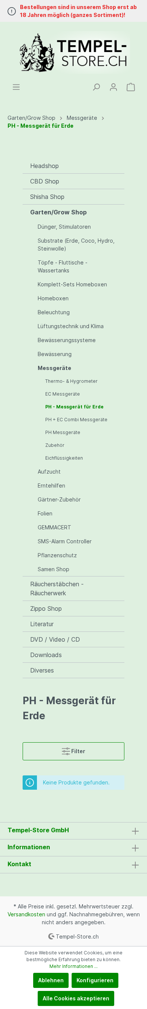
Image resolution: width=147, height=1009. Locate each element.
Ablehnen (51, 980)
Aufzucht (49, 471)
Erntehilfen (51, 485)
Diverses (42, 670)
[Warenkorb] (130, 87)
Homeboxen (53, 298)
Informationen (29, 847)
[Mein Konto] (113, 87)
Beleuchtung (54, 312)
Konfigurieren (95, 980)
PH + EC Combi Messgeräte (76, 419)
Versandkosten (26, 914)
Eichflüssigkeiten (64, 458)
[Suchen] (96, 87)
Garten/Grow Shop (58, 212)
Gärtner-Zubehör (59, 499)
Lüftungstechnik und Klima (71, 326)
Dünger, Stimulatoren (64, 226)
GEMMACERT (54, 527)
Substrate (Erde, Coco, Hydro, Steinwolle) (76, 244)
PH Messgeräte (62, 432)
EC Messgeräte (62, 394)
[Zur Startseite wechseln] (73, 52)
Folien (45, 513)
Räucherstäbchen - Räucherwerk (57, 588)
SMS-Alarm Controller (65, 541)
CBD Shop (44, 181)
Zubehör (54, 445)
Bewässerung (55, 354)
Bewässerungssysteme (67, 340)
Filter (77, 751)
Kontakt (19, 864)
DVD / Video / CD (55, 639)
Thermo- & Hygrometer (71, 381)
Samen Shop (53, 569)
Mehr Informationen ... (73, 966)
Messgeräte (54, 368)
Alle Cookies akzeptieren (76, 998)
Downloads (46, 655)
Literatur (42, 624)
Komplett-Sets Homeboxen (72, 284)
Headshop (44, 166)
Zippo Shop (46, 608)
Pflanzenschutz (57, 555)
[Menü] (16, 87)
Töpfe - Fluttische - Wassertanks (62, 266)
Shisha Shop (47, 196)
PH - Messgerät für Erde (74, 407)
